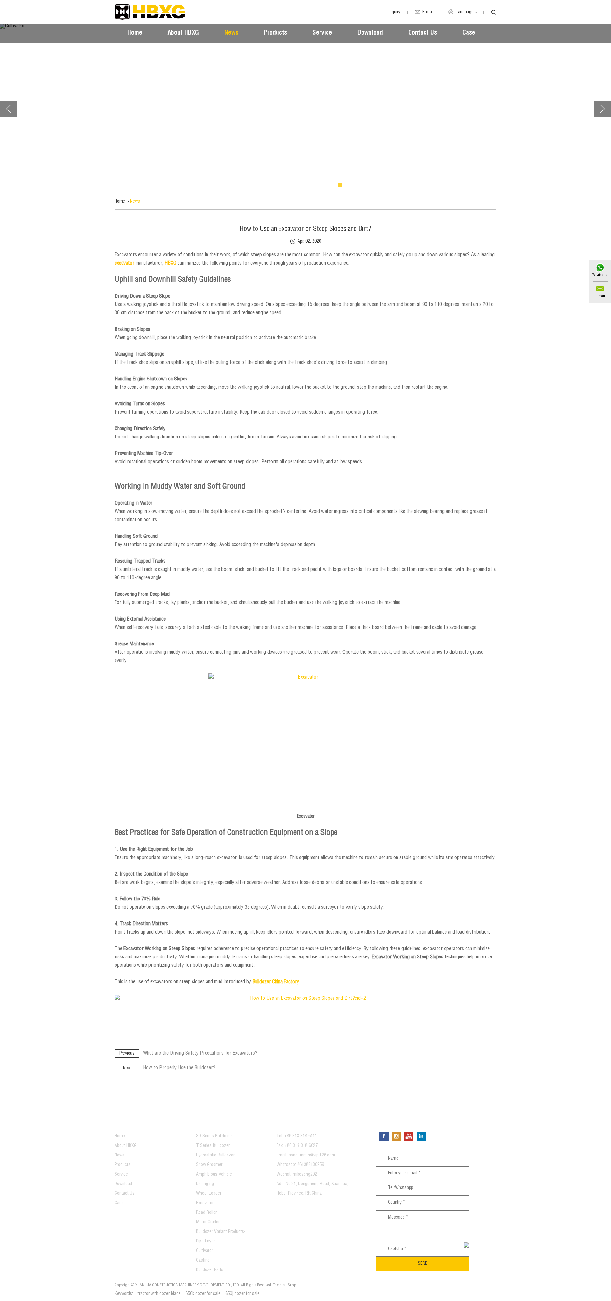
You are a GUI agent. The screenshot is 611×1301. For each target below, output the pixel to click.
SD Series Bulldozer (214, 1136)
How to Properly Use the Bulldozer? (179, 1068)
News (231, 33)
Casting (203, 1260)
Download (370, 33)
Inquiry (394, 12)
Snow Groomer (209, 1165)
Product (212, 1122)
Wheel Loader (208, 1193)
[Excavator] (305, 743)
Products (275, 33)
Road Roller (206, 1213)
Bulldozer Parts (209, 1270)
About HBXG (183, 33)
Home (134, 33)
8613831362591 (311, 1165)
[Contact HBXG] (305, 999)
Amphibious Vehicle (214, 1174)
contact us (297, 1122)
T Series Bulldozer (213, 1146)
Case (468, 33)
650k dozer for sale (203, 1294)
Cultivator (204, 1251)
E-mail (600, 296)
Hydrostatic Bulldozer (215, 1155)
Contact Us (422, 33)
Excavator (205, 1203)
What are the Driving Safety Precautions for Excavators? (200, 1053)
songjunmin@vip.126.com (312, 1155)
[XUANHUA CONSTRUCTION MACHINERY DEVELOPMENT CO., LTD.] (150, 12)
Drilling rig (205, 1184)
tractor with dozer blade (159, 1294)
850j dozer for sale (242, 1294)
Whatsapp (600, 275)
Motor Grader (208, 1222)
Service (322, 33)
